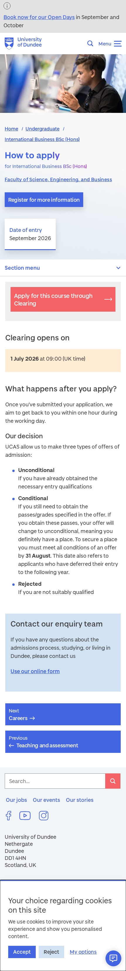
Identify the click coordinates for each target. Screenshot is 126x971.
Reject (51, 951)
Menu (104, 43)
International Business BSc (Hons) (42, 139)
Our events (46, 799)
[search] (112, 781)
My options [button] (83, 951)
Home (11, 128)
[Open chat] (113, 958)
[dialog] (63, 925)
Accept (22, 951)
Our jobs (16, 799)
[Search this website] (92, 43)
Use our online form (35, 671)
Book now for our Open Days (39, 17)
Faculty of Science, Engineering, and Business (58, 179)
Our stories (79, 799)
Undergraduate (42, 128)
